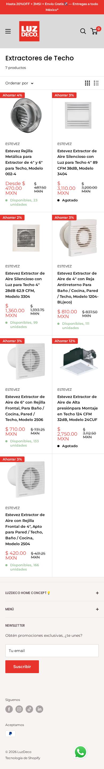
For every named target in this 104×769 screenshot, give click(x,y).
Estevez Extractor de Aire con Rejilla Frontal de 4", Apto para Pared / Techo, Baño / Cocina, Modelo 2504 (25, 529)
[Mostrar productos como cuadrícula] (87, 83)
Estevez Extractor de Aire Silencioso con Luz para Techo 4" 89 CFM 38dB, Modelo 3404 (77, 163)
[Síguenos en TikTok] (29, 709)
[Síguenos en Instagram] (19, 709)
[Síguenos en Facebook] (9, 709)
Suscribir (22, 666)
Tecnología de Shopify (22, 758)
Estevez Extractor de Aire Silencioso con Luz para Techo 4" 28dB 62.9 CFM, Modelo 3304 (25, 285)
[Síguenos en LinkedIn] (39, 709)
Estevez (12, 144)
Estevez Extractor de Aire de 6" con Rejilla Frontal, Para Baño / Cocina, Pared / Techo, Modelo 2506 (25, 408)
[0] (94, 31)
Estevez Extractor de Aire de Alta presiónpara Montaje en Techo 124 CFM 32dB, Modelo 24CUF (77, 408)
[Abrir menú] (8, 31)
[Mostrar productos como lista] (96, 83)
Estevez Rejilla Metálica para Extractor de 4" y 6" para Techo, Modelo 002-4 (24, 163)
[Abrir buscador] (83, 31)
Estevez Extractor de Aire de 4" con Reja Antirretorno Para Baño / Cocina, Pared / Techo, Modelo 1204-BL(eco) (77, 288)
